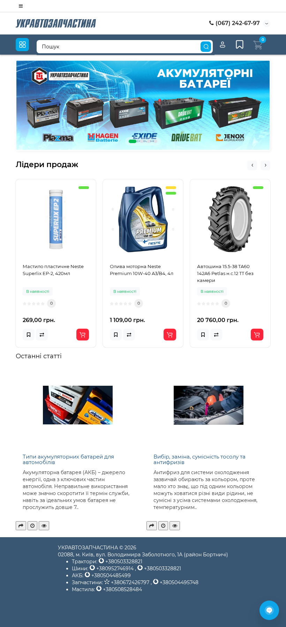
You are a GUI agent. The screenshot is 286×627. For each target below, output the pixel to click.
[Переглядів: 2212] (175, 525)
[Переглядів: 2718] (44, 525)
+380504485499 (110, 575)
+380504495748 (178, 582)
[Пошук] (206, 46)
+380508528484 (121, 589)
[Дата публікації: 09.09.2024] (163, 525)
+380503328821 (123, 561)
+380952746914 (115, 568)
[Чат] (269, 610)
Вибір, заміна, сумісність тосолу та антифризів (199, 459)
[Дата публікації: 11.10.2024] (32, 525)
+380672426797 (130, 582)
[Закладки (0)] (240, 44)
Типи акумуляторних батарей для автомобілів (68, 459)
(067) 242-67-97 (237, 23)
